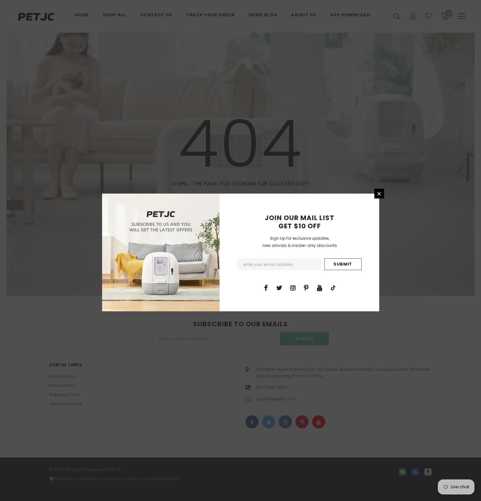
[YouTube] (320, 287)
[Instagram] (293, 287)
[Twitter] (279, 287)
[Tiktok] (333, 287)
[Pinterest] (306, 287)
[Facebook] (266, 287)
